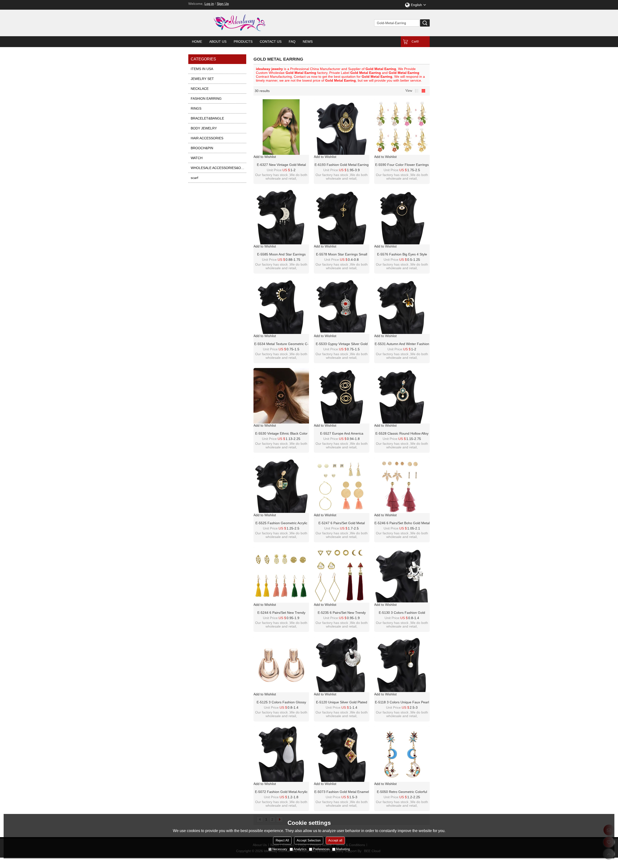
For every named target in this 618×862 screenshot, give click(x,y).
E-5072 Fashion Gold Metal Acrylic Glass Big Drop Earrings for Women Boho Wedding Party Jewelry (281, 792)
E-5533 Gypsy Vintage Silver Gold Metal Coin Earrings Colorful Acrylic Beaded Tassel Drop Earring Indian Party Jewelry (341, 344)
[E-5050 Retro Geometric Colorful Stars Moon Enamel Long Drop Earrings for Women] (402, 754)
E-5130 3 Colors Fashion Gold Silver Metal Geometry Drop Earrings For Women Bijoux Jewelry (402, 613)
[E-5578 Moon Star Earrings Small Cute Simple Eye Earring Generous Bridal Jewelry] (341, 216)
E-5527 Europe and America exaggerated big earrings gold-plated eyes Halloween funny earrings (341, 433)
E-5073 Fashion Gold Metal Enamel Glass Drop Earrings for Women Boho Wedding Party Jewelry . (341, 792)
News (308, 41)
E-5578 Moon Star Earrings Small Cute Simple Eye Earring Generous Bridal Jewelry (341, 254)
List (416, 90)
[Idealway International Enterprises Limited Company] (258, 22)
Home (197, 41)
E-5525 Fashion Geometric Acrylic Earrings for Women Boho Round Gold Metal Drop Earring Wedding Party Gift (281, 523)
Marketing (343, 849)
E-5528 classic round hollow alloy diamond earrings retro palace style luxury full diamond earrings (402, 433)
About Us (217, 41)
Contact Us (270, 41)
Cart (415, 41)
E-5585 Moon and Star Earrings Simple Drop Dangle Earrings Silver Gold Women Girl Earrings (281, 254)
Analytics (300, 849)
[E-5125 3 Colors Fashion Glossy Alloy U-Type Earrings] (281, 664)
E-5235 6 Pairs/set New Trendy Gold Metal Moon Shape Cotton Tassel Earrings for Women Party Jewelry (341, 613)
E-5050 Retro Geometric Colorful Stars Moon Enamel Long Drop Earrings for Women (402, 792)
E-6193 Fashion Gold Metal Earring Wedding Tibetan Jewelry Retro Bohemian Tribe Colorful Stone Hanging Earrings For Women (342, 165)
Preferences (321, 849)
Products (243, 41)
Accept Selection (309, 840)
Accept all (335, 840)
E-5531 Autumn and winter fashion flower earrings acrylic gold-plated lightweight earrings (402, 344)
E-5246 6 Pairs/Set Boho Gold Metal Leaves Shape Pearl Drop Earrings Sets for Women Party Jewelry (402, 523)
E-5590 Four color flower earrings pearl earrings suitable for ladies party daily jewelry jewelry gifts (402, 165)
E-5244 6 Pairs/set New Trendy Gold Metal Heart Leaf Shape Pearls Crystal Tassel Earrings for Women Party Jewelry (281, 613)
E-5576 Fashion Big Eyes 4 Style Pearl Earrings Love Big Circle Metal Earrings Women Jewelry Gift (401, 254)
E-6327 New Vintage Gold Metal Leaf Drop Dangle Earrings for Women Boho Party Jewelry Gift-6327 (281, 165)
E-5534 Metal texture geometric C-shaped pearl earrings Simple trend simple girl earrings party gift (281, 344)
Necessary (279, 849)
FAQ (292, 41)
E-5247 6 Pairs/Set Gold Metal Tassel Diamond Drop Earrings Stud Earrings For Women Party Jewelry (341, 523)
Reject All (282, 840)
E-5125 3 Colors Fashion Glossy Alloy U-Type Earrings (281, 702)
